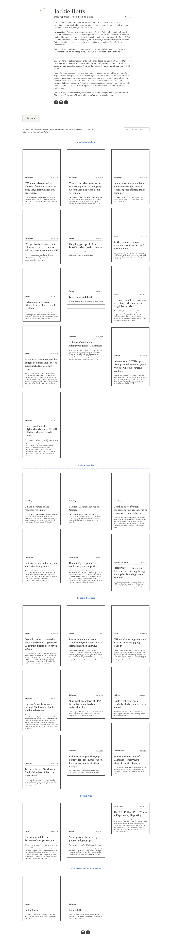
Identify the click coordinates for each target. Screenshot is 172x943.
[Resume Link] (66, 102)
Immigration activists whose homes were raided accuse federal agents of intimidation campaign (129, 188)
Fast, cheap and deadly (81, 296)
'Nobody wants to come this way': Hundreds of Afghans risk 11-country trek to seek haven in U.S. (41, 644)
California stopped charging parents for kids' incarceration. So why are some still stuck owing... (85, 761)
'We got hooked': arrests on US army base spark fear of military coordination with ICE (41, 247)
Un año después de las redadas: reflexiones (37, 508)
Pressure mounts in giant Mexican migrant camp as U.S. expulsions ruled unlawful (85, 642)
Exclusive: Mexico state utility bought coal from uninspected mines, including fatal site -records (41, 364)
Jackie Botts (31, 909)
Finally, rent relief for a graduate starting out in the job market (130, 704)
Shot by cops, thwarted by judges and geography (83, 839)
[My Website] (56, 102)
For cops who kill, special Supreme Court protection (39, 839)
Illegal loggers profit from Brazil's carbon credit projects (85, 245)
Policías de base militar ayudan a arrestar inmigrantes (41, 564)
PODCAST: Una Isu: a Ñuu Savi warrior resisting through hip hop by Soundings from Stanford (130, 572)
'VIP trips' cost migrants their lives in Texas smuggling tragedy (130, 642)
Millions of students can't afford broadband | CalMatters (85, 344)
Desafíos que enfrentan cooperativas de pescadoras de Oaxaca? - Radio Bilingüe (130, 510)
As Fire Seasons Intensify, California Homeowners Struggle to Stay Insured (127, 759)
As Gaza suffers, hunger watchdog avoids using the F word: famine (129, 245)
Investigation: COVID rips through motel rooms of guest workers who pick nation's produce (130, 366)
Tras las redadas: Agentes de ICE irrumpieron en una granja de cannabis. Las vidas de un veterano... (85, 188)
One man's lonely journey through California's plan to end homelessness (39, 707)
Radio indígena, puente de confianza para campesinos (83, 564)
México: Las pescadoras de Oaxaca (84, 508)
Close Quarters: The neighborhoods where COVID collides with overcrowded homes (41, 430)
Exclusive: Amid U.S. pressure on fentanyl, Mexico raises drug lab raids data (130, 303)
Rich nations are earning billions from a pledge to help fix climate (40, 305)
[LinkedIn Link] (61, 102)
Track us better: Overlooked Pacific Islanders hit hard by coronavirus (40, 772)
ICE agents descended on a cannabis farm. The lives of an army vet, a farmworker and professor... (40, 188)
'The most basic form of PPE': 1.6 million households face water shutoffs (85, 704)
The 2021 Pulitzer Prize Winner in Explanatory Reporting (130, 813)
